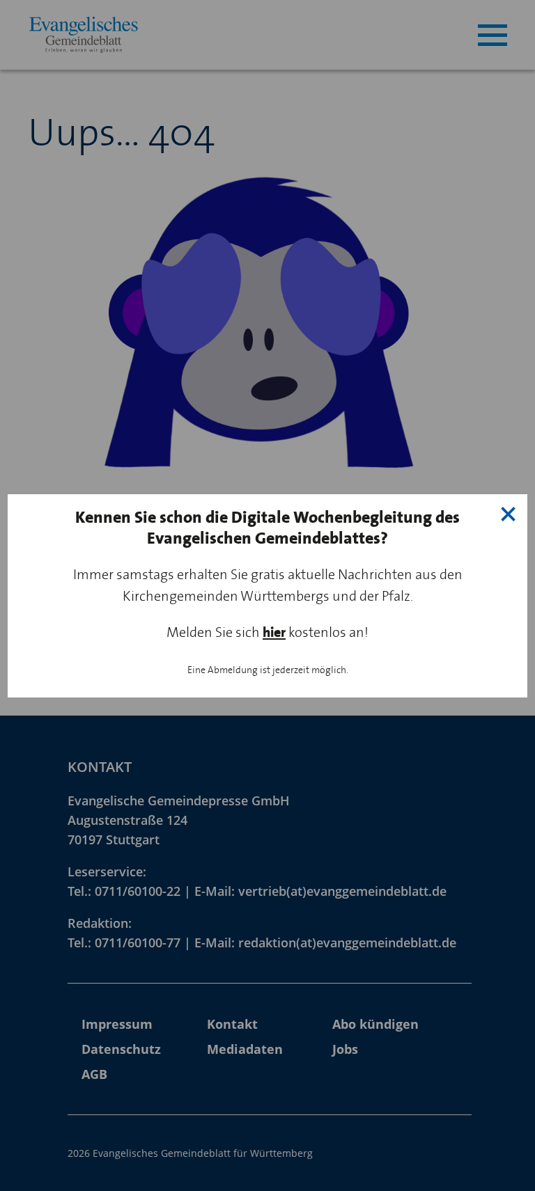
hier (274, 632)
